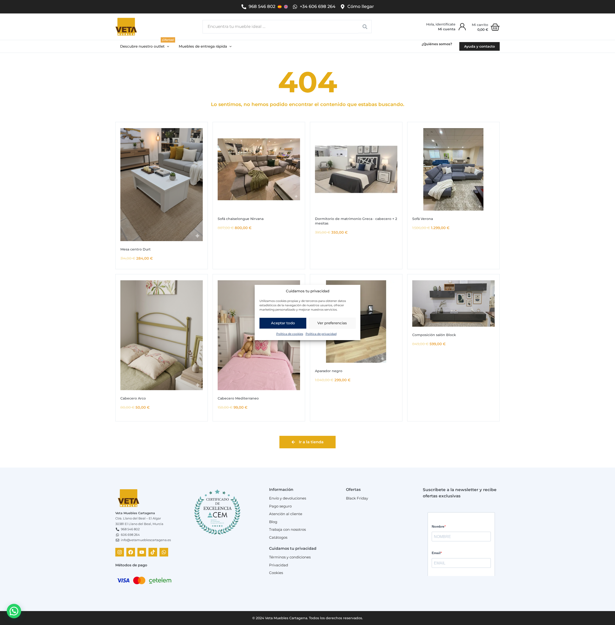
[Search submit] (365, 26)
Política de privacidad (321, 334)
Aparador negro (328, 371)
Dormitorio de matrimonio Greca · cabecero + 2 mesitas (356, 221)
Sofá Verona (422, 219)
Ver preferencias (332, 323)
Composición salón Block (434, 335)
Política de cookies (289, 334)
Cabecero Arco (133, 398)
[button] (144, 46)
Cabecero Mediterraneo (238, 398)
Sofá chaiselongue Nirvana (241, 219)
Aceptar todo (283, 323)
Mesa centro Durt (135, 249)
